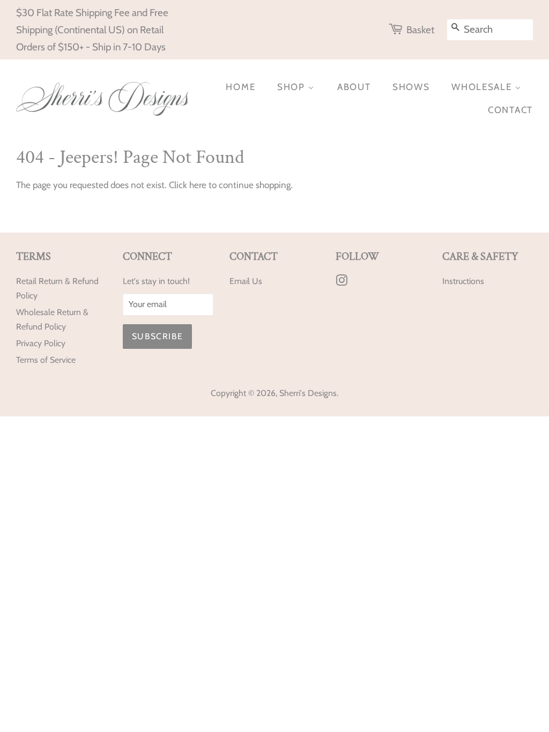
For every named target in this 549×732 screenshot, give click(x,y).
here (197, 185)
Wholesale (483, 86)
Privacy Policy (40, 343)
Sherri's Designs (308, 393)
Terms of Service (46, 360)
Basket (420, 30)
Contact (510, 109)
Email (239, 281)
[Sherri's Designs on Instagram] (341, 282)
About (354, 86)
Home (240, 86)
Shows (411, 86)
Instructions (463, 281)
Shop (292, 86)
